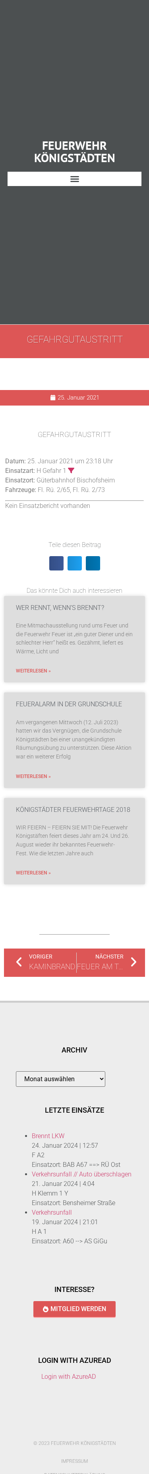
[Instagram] (83, 1429)
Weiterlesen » (33, 671)
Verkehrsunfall (52, 1212)
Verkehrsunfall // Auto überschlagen (82, 1174)
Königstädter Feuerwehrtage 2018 (73, 809)
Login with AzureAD (68, 1376)
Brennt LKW (48, 1136)
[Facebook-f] (66, 1429)
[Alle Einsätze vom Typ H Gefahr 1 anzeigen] (71, 470)
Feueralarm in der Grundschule (69, 704)
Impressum (74, 1461)
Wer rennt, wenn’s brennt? (60, 608)
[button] (75, 179)
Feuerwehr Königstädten (74, 151)
